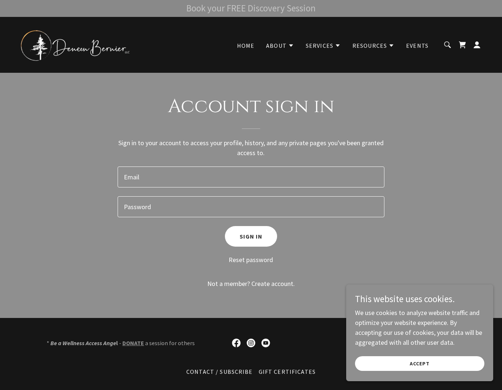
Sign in (251, 236)
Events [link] (417, 45)
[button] (280, 45)
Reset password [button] (251, 259)
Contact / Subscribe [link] (219, 371)
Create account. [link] (273, 283)
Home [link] (246, 45)
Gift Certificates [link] (287, 371)
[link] (75, 44)
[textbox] (251, 177)
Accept (420, 363)
